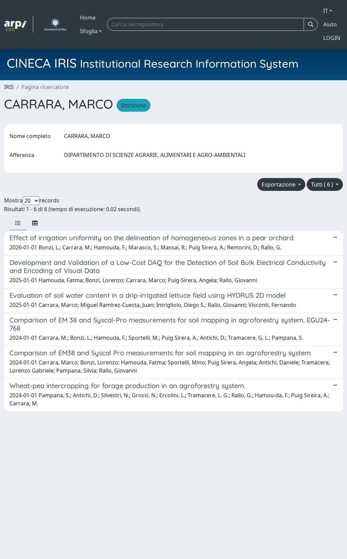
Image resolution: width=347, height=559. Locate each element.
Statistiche (133, 105)
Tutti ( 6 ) (322, 184)
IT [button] (325, 11)
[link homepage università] (55, 24)
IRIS (9, 87)
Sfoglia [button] (89, 31)
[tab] (17, 223)
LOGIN (331, 38)
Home (88, 17)
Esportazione (279, 184)
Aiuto (330, 24)
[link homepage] (18, 24)
